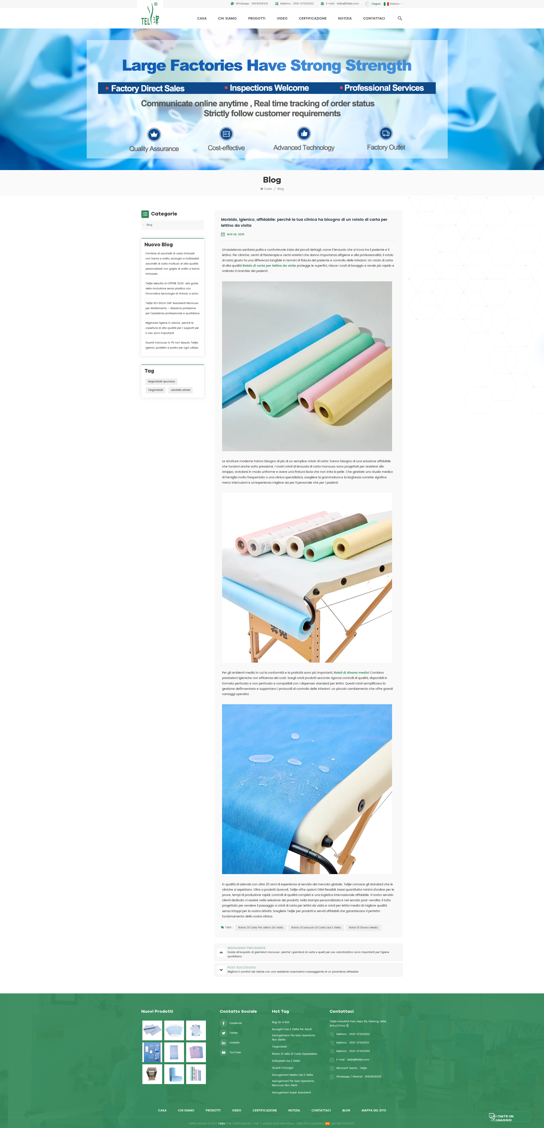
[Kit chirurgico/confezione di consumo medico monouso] (152, 1052)
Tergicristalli (155, 390)
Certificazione (313, 18)
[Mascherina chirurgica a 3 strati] (174, 1030)
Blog (280, 189)
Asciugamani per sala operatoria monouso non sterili (293, 1083)
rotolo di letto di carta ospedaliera (294, 1054)
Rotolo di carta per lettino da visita (270, 265)
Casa (202, 18)
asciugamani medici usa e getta (292, 1075)
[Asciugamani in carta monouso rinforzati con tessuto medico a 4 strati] (196, 1030)
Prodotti (256, 18)
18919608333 (260, 4)
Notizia (345, 18)
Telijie (363, 1068)
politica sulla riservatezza (278, 1124)
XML (256, 1124)
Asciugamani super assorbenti (291, 1093)
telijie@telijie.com (348, 4)
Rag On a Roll (280, 1022)
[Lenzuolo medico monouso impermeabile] (152, 1030)
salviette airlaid (180, 390)
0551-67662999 (359, 1051)
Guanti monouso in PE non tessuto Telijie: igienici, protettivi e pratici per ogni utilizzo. (172, 345)
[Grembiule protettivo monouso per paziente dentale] (196, 1052)
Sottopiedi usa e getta (286, 1061)
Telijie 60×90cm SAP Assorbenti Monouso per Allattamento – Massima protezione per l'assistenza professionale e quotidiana (173, 308)
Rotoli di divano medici (352, 672)
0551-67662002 (303, 4)
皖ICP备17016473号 (343, 1124)
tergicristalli (279, 1047)
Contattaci (374, 18)
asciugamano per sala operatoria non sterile (293, 1038)
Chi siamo (227, 18)
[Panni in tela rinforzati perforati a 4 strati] (152, 1074)
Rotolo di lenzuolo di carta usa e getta (316, 928)
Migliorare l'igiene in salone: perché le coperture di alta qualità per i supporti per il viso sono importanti (172, 328)
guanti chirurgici (282, 1068)
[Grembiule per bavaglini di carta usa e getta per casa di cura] (174, 1052)
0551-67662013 (359, 1043)
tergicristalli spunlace (161, 382)
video (282, 18)
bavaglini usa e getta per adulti (292, 1029)
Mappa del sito (374, 1110)
